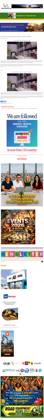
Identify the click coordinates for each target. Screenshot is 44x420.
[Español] (5, 108)
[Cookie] (2, 418)
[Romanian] (19, 108)
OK (42, 261)
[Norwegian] (23, 108)
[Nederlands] (13, 108)
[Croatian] (33, 108)
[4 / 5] (4, 103)
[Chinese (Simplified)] (34, 108)
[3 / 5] (3, 103)
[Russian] (16, 108)
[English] (3, 108)
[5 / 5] (5, 103)
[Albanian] (36, 108)
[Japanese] (6, 108)
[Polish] (21, 108)
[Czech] (31, 108)
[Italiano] (10, 108)
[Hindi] (24, 108)
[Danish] (29, 108)
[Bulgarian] (28, 108)
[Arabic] (8, 108)
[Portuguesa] (15, 108)
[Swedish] (18, 108)
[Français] (2, 108)
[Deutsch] (11, 108)
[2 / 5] (2, 103)
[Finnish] (26, 108)
